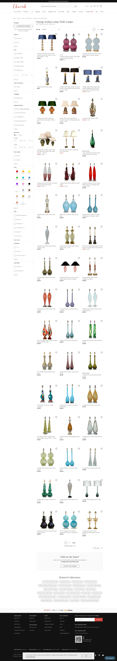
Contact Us (16, 621)
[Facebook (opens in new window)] (95, 655)
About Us (62, 618)
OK (86, 655)
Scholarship (62, 630)
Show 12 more (17, 239)
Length (16, 138)
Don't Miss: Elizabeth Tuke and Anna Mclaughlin (58, 1)
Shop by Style (48, 618)
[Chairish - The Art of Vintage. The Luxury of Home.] (19, 6)
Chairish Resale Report (64, 633)
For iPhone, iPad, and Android (81, 633)
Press (61, 627)
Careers (61, 624)
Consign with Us (32, 627)
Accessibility (17, 633)
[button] (97, 6)
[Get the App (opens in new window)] (78, 639)
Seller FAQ (31, 630)
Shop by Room (48, 630)
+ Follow (23, 26)
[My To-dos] (91, 6)
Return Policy (17, 624)
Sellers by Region (48, 627)
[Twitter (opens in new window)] (103, 655)
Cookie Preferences (30, 657)
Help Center (17, 618)
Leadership (62, 621)
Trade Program (32, 621)
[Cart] (101, 6)
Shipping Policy (17, 627)
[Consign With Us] (94, 6)
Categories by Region (49, 624)
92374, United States (25, 108)
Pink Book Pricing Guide (19, 630)
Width (15, 144)
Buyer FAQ (31, 618)
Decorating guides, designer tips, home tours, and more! (87, 627)
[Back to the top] (114, 653)
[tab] (23, 38)
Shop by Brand (48, 621)
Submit (99, 619)
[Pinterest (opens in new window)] (99, 655)
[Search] (75, 6)
